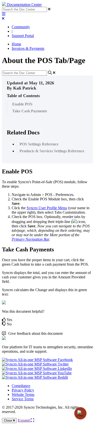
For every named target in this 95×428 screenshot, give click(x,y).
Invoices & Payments (28, 48)
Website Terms (23, 394)
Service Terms (23, 399)
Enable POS (22, 104)
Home (16, 44)
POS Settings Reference (38, 144)
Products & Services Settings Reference (51, 151)
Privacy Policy (23, 390)
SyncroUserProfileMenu (47, 208)
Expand (24, 420)
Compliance (21, 386)
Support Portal (23, 36)
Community (21, 27)
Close (8, 420)
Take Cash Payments (29, 111)
